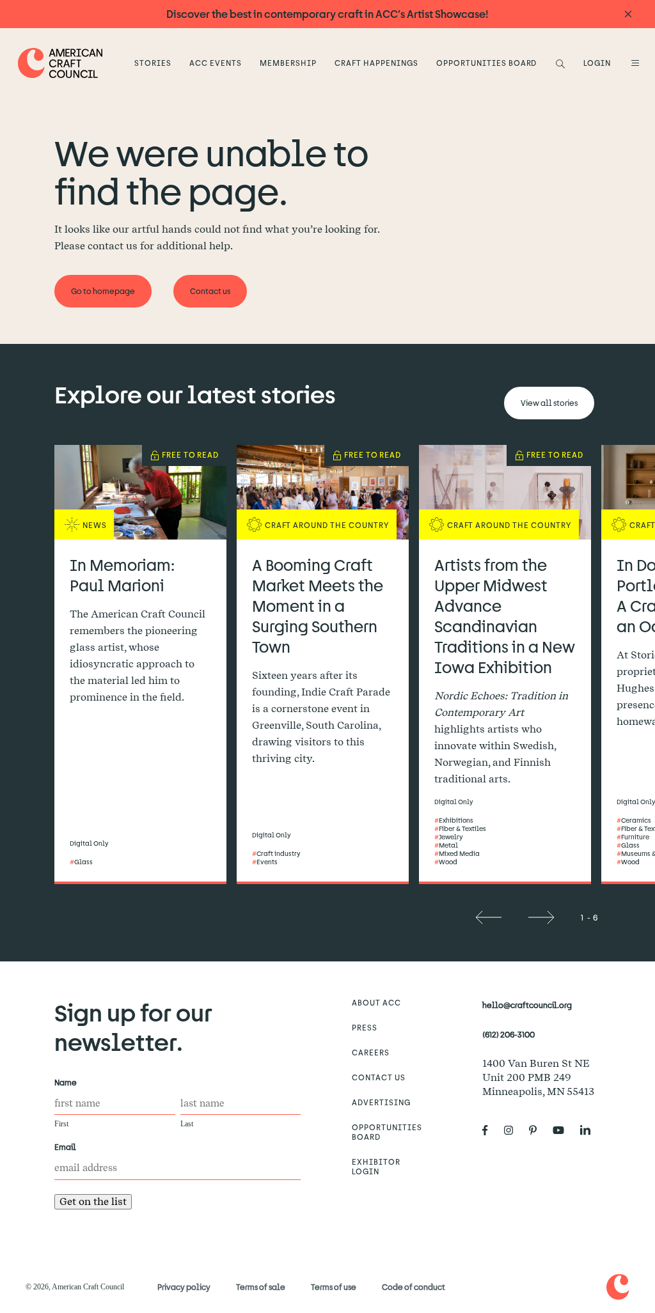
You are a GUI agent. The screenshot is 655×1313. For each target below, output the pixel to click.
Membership (288, 62)
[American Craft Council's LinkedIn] (590, 1130)
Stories (152, 62)
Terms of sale (260, 1286)
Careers (371, 1052)
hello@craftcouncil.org (527, 1004)
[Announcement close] (628, 14)
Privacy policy (183, 1286)
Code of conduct (413, 1286)
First (61, 1123)
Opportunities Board (486, 62)
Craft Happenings (376, 62)
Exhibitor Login (376, 1166)
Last (186, 1123)
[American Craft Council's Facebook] (490, 1130)
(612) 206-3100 (508, 1034)
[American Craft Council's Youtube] (563, 1130)
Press (364, 1027)
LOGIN (597, 62)
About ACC (376, 1002)
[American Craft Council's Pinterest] (538, 1130)
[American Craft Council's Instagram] (513, 1130)
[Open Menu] (633, 62)
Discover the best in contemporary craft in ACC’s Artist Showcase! (327, 14)
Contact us (379, 1077)
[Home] (60, 63)
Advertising (381, 1102)
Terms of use (333, 1286)
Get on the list (93, 1201)
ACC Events (215, 62)
